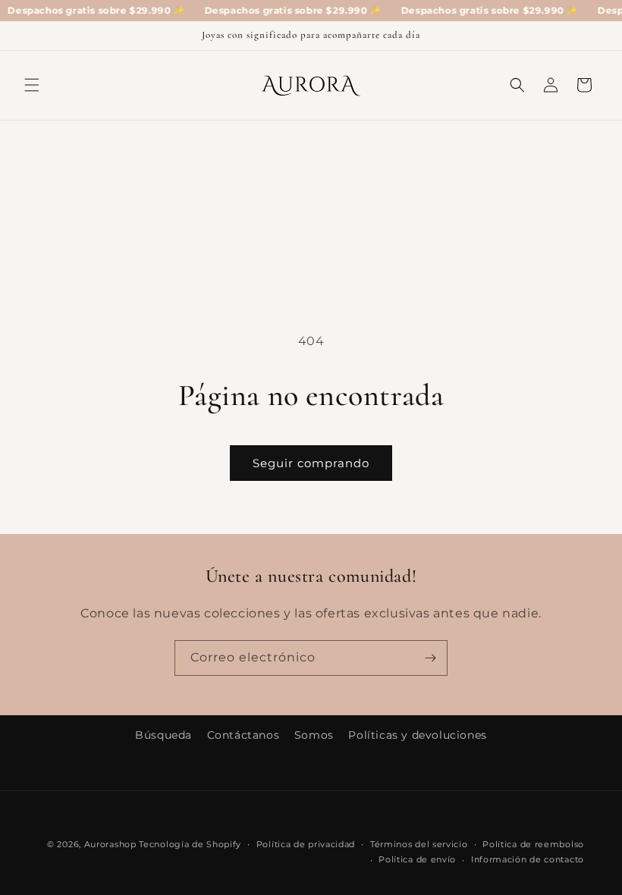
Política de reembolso (533, 844)
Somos (314, 735)
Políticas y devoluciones (417, 735)
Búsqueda (163, 735)
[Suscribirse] (430, 658)
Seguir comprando (311, 463)
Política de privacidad (305, 844)
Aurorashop (110, 844)
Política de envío (417, 859)
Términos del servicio (419, 844)
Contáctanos (243, 735)
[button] (32, 85)
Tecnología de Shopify (190, 844)
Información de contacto (527, 859)
